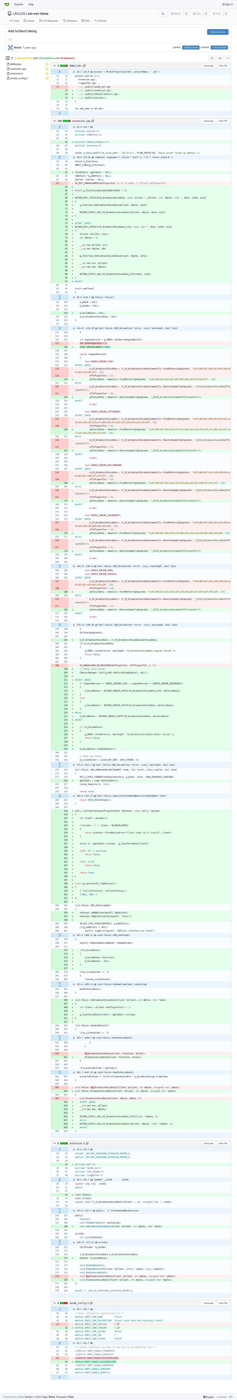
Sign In (229, 4)
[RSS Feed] (163, 13)
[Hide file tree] (7, 58)
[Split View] (220, 58)
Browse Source (217, 32)
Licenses (221, 1396)
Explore (19, 4)
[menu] (227, 58)
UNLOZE (19, 13)
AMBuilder (75, 65)
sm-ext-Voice (38, 13)
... (10, 39)
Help (31, 4)
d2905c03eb (191, 47)
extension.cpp (81, 121)
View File (223, 65)
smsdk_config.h (79, 1303)
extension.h (77, 1143)
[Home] (6, 4)
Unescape (209, 65)
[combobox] (212, 58)
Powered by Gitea (13, 1396)
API (231, 1396)
